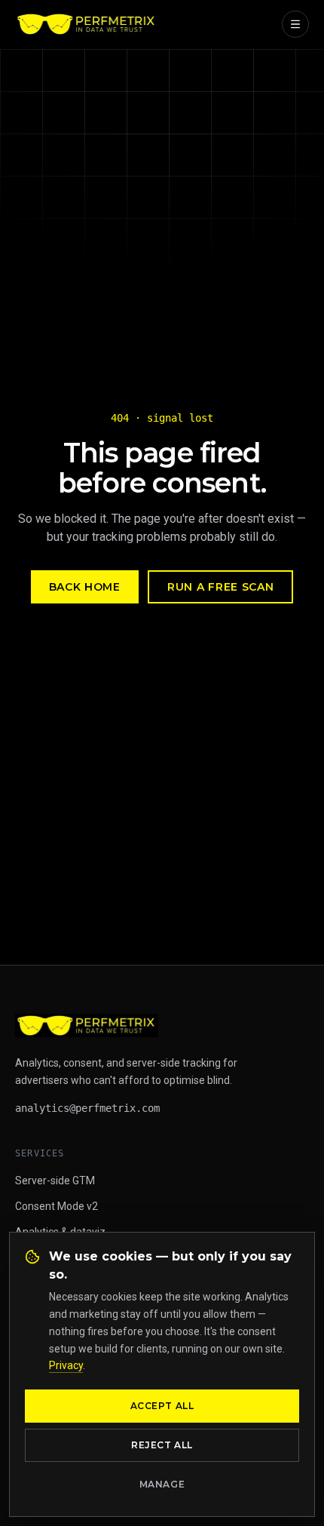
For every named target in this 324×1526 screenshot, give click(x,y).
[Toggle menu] (295, 24)
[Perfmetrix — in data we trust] (86, 23)
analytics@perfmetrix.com (87, 1108)
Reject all (162, 1445)
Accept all (162, 1405)
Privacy (66, 1365)
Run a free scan (220, 587)
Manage (162, 1484)
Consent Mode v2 (56, 1206)
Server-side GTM (55, 1180)
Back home (85, 587)
